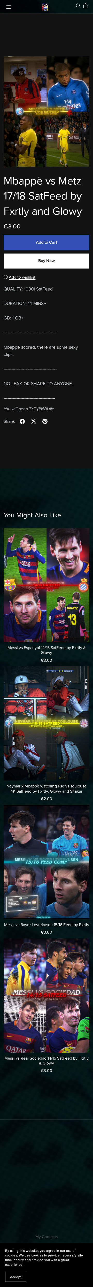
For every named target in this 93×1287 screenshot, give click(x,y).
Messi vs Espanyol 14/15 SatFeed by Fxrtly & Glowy (46, 650)
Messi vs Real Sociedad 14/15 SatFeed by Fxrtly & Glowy (46, 1061)
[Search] (78, 5)
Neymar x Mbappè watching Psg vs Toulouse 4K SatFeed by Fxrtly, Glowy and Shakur (46, 789)
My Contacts (46, 1236)
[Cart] (87, 6)
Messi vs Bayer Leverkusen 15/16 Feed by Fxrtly (46, 924)
